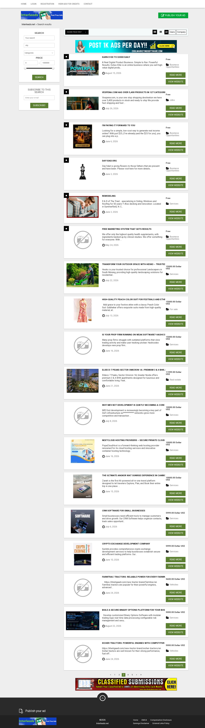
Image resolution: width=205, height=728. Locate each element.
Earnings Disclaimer (141, 723)
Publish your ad (174, 15)
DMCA (144, 720)
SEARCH (39, 77)
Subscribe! (39, 105)
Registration (47, 4)
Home (23, 4)
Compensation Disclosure (161, 720)
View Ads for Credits (68, 4)
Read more (176, 75)
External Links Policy (161, 723)
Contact (88, 4)
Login (33, 4)
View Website (175, 81)
